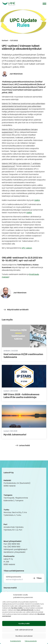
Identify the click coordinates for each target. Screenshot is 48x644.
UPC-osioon (27, 248)
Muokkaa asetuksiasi (24, 636)
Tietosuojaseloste (31, 641)
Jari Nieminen (16, 73)
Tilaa (39, 578)
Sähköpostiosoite (13, 576)
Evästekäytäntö (15, 641)
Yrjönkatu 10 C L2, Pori (13, 530)
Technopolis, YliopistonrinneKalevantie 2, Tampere (16, 499)
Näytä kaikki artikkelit (18, 309)
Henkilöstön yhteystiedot (14, 552)
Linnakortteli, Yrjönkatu (13, 527)
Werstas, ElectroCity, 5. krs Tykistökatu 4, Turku (15, 513)
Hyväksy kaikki (24, 623)
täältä (37, 200)
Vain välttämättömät (24, 630)
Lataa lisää (24, 445)
